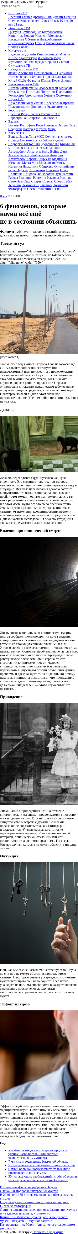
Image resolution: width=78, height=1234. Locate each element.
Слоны (13, 47)
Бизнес (40, 147)
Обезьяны (32, 39)
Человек (23, 147)
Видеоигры (16, 54)
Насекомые (16, 39)
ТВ (28, 65)
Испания (25, 76)
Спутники (27, 140)
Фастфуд (29, 129)
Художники (64, 95)
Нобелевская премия (59, 103)
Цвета (31, 189)
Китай (12, 80)
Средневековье (19, 20)
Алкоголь (34, 151)
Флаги (12, 73)
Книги (13, 58)
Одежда (39, 62)
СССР (55, 114)
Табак (68, 181)
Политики (48, 91)
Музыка (65, 54)
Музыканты (16, 91)
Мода (57, 58)
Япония (66, 80)
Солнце (13, 140)
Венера (13, 136)
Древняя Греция (64, 17)
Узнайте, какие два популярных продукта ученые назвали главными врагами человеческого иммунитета (37, 1153)
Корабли (32, 159)
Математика (34, 103)
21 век (18, 24)
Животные (19, 28)
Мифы (61, 162)
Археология (16, 103)
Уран (38, 140)
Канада (67, 76)
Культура (18, 50)
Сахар (73, 125)
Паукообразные (51, 39)
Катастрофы (17, 159)
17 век (44, 20)
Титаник (46, 185)
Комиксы (51, 54)
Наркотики (30, 166)
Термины (14, 185)
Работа (13, 177)
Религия (65, 177)
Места (26, 162)
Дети (63, 151)
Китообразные (52, 32)
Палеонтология (19, 106)
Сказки (64, 62)
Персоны (52, 170)
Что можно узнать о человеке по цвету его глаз (41, 1165)
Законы (13, 155)
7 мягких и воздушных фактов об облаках (38, 1161)
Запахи (25, 155)
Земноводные (31, 32)
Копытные (15, 35)
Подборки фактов (24, 144)
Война (54, 151)
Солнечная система (58, 136)
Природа (29, 174)
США (22, 80)
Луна (32, 136)
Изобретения (39, 155)
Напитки (50, 125)
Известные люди (23, 84)
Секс (27, 181)
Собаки (24, 47)
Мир (35, 162)
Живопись (45, 58)
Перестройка (17, 118)
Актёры (13, 88)
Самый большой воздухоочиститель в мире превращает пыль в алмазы (39, 1170)
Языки (57, 189)
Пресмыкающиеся (21, 43)
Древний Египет (20, 17)
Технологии (30, 185)
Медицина (59, 159)
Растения (39, 177)
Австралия (25, 73)
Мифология (47, 162)
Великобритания (46, 73)
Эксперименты (57, 106)
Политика (15, 174)
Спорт (58, 181)
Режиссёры (16, 95)
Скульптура (16, 65)
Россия (16, 110)
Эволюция (38, 106)
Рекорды (53, 177)
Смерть (36, 181)
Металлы (14, 162)
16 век (34, 20)
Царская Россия (39, 114)
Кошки (29, 35)
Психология (45, 174)
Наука (16, 99)
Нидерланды (52, 76)
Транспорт (60, 185)
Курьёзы (45, 159)
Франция (33, 80)
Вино (45, 151)
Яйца (52, 129)
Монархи (65, 88)
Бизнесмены (29, 88)
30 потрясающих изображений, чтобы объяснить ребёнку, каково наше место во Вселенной (43, 1178)
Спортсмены (34, 95)
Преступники (65, 91)
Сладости (15, 129)
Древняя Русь (17, 114)
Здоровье (50, 144)
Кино (41, 54)
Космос (16, 133)
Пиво (64, 170)
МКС (40, 136)
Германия (65, 73)
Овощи (63, 125)
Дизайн (30, 54)
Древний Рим (42, 17)
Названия (15, 166)
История (17, 13)
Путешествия (63, 174)
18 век (54, 20)
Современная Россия (42, 118)
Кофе (39, 125)
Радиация (25, 177)
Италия (37, 76)
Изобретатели (48, 88)
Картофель (27, 125)
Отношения (37, 170)
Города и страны (23, 69)
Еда (13, 121)
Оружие (22, 170)
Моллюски (56, 35)
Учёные (49, 95)
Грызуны (14, 32)
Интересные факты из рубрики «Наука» (28, 1187)
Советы (47, 181)
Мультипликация (20, 62)
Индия (13, 76)
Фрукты (41, 129)
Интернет (56, 155)
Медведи (41, 35)
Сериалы (51, 62)
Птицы (40, 43)
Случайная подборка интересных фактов (29, 1191)
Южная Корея (50, 80)
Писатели (33, 91)
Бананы (13, 125)
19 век (64, 20)
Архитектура (28, 58)
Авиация (54, 147)
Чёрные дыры (53, 140)
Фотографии (17, 189)
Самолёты (15, 181)
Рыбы (70, 43)
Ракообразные (56, 43)
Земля (23, 136)
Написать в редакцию (47, 1232)
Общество (46, 166)
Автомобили (17, 151)
